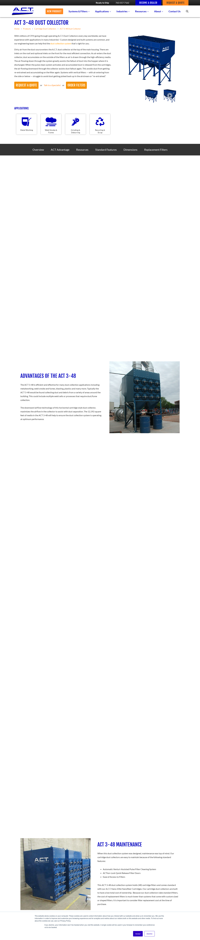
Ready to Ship (102, 2)
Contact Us (175, 11)
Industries (121, 11)
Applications (102, 11)
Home (16, 29)
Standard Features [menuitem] (106, 149)
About (157, 11)
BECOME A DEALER (148, 2)
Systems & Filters (78, 11)
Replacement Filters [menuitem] (155, 149)
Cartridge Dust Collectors (45, 29)
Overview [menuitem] (38, 149)
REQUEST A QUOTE (175, 2)
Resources (141, 11)
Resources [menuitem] (82, 149)
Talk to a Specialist (52, 85)
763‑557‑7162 (122, 2)
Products (27, 29)
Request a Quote (26, 85)
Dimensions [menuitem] (130, 149)
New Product (54, 11)
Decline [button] (149, 934)
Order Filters (76, 85)
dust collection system (60, 43)
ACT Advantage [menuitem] (60, 149)
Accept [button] (137, 934)
